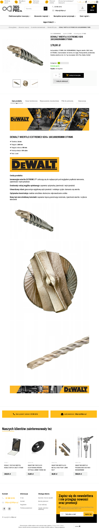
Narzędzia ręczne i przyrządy (64, 16)
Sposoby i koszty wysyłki (45, 497)
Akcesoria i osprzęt (41, 16)
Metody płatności (43, 501)
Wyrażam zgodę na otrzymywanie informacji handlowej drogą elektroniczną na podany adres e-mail (77, 507)
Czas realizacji (42, 504)
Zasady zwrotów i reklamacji (43, 508)
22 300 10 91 (10, 498)
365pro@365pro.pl (60, 10)
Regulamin (23, 504)
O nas (22, 497)
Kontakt (22, 501)
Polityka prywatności (26, 508)
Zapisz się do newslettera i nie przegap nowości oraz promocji (76, 499)
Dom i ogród (84, 16)
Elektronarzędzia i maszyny (19, 16)
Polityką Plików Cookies (58, 525)
